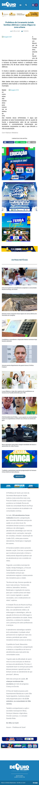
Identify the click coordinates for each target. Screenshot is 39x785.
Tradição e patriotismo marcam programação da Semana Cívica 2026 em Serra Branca (19, 471)
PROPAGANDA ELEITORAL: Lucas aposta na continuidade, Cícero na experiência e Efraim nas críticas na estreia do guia (19, 418)
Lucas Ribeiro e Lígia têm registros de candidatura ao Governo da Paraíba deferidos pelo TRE (18, 392)
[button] (20, 5)
